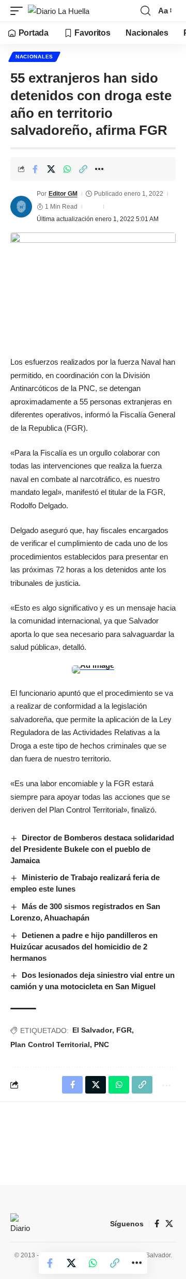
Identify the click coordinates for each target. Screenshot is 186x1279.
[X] (169, 1223)
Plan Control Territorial (50, 1044)
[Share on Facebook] (35, 169)
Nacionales (34, 56)
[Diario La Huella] (58, 11)
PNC (101, 1044)
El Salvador (92, 1030)
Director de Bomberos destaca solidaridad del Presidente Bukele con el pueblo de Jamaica (92, 849)
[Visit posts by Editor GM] (21, 206)
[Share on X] (51, 169)
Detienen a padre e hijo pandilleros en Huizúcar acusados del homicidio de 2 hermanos (84, 946)
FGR (124, 1030)
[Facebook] (157, 1223)
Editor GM (63, 193)
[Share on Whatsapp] (67, 169)
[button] (19, 11)
